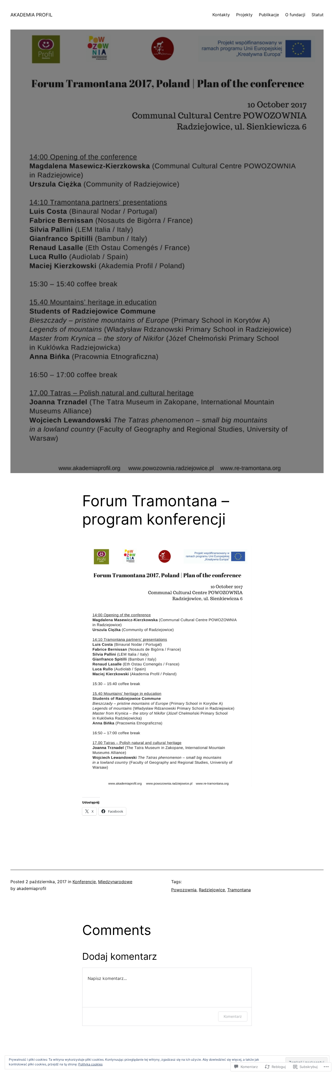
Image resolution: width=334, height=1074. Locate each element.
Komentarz (233, 1016)
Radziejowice (212, 889)
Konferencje (84, 881)
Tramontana (239, 889)
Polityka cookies (90, 1064)
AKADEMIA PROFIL (31, 15)
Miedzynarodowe (115, 881)
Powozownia (183, 889)
